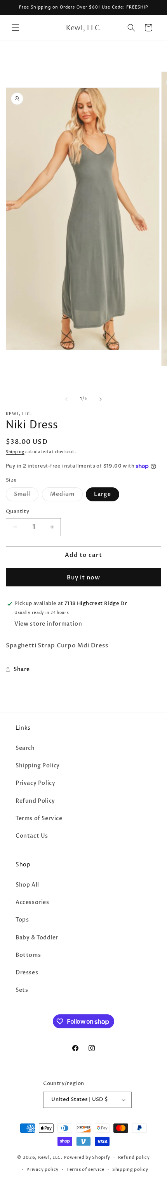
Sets (22, 990)
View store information (48, 624)
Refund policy (134, 1157)
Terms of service (85, 1169)
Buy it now (83, 577)
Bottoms (28, 955)
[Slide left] (66, 399)
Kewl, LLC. (50, 1157)
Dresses (27, 972)
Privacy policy (42, 1169)
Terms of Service (39, 818)
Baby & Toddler (37, 937)
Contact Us (32, 836)
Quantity (17, 511)
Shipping (15, 452)
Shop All (27, 885)
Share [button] (22, 669)
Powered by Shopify (87, 1157)
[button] (15, 27)
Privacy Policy (35, 783)
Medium (66, 495)
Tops (22, 919)
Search (25, 748)
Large (102, 494)
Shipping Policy (38, 765)
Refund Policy (35, 801)
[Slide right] (100, 399)
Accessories (32, 902)
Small (26, 495)
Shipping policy (130, 1169)
